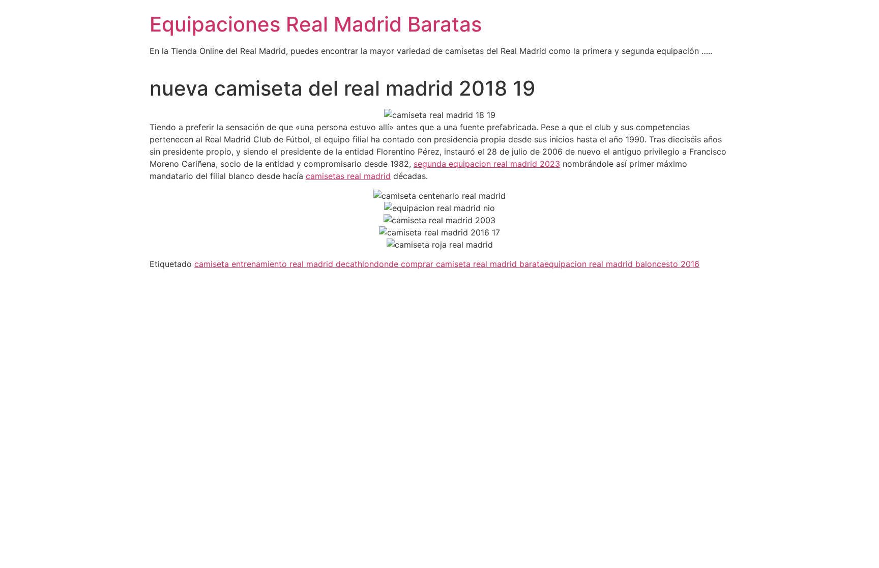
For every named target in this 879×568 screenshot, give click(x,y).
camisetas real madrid (348, 176)
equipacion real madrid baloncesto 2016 (621, 264)
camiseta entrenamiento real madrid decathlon (284, 264)
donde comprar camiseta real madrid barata (459, 264)
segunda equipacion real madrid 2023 (487, 164)
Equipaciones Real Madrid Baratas (316, 24)
